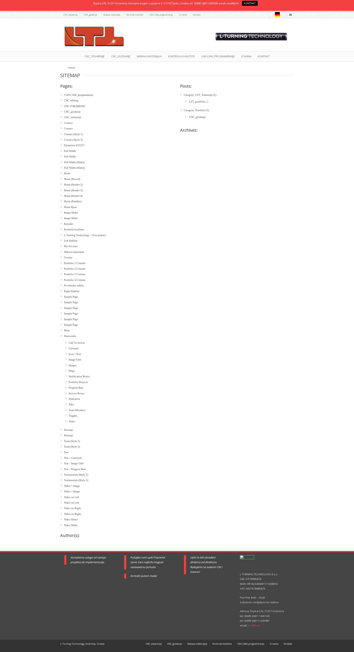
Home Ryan (70, 207)
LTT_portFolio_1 (198, 101)
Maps (72, 370)
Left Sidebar (70, 240)
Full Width (70, 151)
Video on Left (71, 497)
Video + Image (72, 485)
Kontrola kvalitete (134, 14)
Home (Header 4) (73, 195)
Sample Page (71, 296)
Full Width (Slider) (74, 162)
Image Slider (71, 212)
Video (72, 421)
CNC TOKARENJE (74, 106)
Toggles (73, 415)
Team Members (77, 410)
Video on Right (72, 508)
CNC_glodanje (90, 14)
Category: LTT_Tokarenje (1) (200, 94)
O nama (183, 14)
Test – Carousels (73, 457)
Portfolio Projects (78, 382)
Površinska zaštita (74, 285)
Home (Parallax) (73, 201)
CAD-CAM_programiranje (161, 14)
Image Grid (75, 359)
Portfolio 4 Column (74, 279)
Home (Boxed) (72, 179)
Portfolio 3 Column (74, 274)
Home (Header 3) (73, 190)
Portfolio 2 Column (74, 268)
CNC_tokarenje (70, 14)
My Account (71, 246)
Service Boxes (76, 393)
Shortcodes (70, 336)
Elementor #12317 (74, 145)
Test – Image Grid (73, 463)
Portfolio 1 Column (74, 263)
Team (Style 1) (72, 441)
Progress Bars (76, 387)
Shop (67, 330)
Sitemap (68, 429)
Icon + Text (75, 354)
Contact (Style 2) (73, 139)
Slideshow (74, 398)
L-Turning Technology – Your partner (85, 235)
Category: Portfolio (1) (196, 110)
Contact (68, 122)
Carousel (73, 348)
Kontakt (197, 14)
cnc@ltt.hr (254, 625)
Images (72, 365)
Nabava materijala (111, 14)
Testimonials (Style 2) (76, 480)
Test (66, 452)
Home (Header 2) (73, 184)
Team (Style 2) (72, 446)
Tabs (71, 404)
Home (62, 68)
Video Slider (71, 519)
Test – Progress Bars (75, 469)
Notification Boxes (79, 376)
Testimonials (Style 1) (76, 474)
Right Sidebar (71, 291)
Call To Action (77, 342)
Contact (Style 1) (73, 134)
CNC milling (71, 100)
